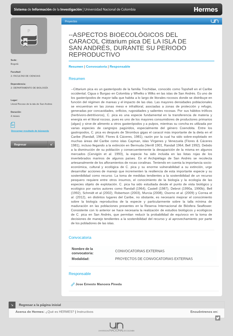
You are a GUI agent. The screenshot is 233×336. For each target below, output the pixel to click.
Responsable (120, 66)
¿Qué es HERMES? (60, 311)
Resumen (76, 66)
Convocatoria (96, 66)
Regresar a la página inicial (40, 305)
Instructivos (85, 311)
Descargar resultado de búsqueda (30, 131)
